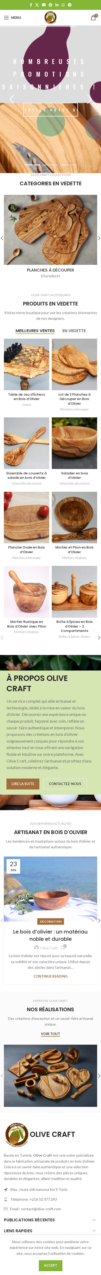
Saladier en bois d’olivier (74, 475)
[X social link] (37, 5)
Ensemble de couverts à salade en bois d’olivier (26, 475)
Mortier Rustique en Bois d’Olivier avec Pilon (26, 624)
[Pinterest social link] (50, 5)
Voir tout (50, 1034)
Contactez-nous (65, 784)
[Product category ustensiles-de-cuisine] (50, 238)
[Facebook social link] (31, 5)
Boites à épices (69, 636)
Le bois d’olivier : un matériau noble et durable (50, 935)
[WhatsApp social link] (63, 5)
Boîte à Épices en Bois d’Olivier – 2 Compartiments (74, 626)
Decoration (50, 921)
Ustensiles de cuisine (26, 483)
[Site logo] (50, 17)
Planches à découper (74, 409)
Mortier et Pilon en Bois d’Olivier (74, 549)
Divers (85, 636)
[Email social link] (43, 5)
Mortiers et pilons (74, 558)
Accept (50, 1265)
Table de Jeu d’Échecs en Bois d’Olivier (26, 396)
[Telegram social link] (69, 5)
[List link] (50, 1199)
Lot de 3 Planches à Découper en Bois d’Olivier (75, 399)
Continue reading (50, 976)
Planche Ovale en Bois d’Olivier (26, 549)
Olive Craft (49, 948)
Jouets (26, 405)
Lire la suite (23, 784)
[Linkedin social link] (57, 5)
